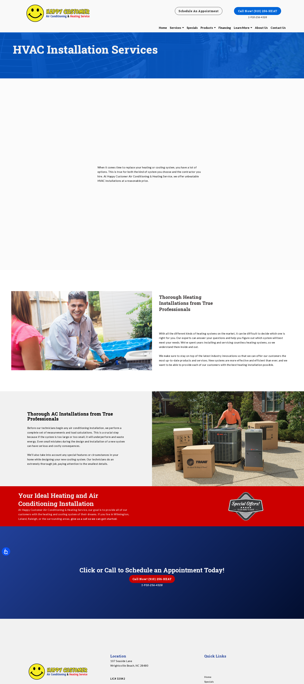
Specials (192, 27)
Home (163, 27)
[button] (198, 11)
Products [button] (207, 27)
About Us (261, 27)
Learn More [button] (241, 27)
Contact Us (278, 27)
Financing (224, 27)
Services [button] (175, 27)
